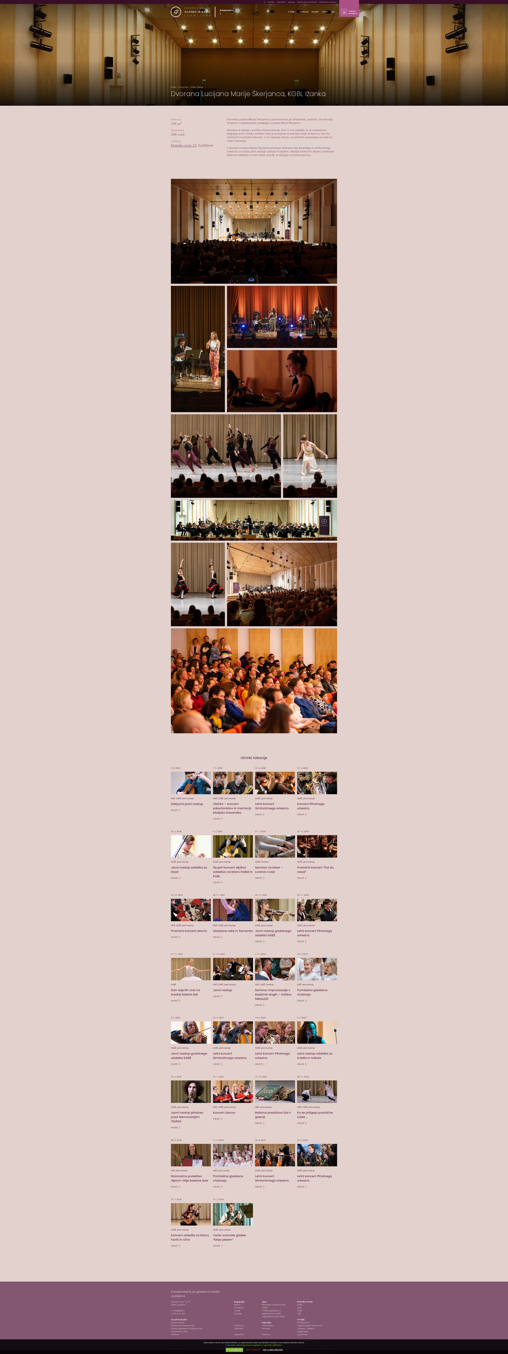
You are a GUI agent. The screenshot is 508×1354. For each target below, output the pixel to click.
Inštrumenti (267, 1325)
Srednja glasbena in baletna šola (186, 1328)
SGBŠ (299, 1310)
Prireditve (239, 1307)
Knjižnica (175, 1334)
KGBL (300, 1304)
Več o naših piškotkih (273, 1350)
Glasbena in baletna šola (182, 1325)
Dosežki (238, 1313)
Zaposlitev (239, 1334)
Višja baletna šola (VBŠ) (273, 1316)
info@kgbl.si (179, 1310)
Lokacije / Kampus (306, 1328)
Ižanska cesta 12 (183, 145)
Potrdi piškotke (234, 1350)
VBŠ (299, 1313)
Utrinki (237, 1310)
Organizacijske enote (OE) (310, 1325)
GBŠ (299, 1307)
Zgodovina (302, 1334)
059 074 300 (179, 1313)
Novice (237, 1304)
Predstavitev (303, 1322)
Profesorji (239, 1325)
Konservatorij (177, 1322)
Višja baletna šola (179, 1331)
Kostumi (266, 1328)
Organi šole (302, 1331)
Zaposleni (238, 1328)
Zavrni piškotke (253, 1350)
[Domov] (190, 12)
